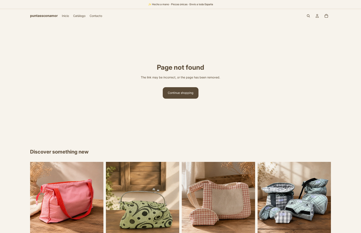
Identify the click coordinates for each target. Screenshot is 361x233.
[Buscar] (308, 15)
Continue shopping (180, 92)
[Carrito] (326, 15)
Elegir (100, 228)
